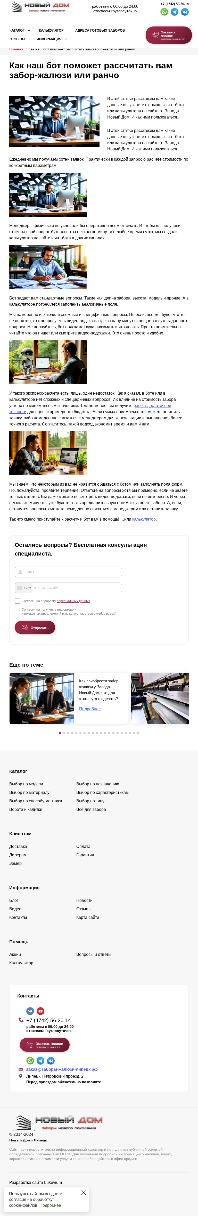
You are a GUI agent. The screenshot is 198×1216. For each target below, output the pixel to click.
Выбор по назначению (97, 784)
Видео (15, 909)
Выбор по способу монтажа (35, 801)
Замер (15, 863)
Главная (16, 49)
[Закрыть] (83, 1192)
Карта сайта (87, 917)
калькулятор (144, 519)
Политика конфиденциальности (39, 1189)
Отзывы (17, 39)
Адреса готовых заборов (100, 30)
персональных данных (73, 601)
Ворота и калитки (25, 809)
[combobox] (23, 588)
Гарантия (85, 855)
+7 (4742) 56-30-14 (175, 4)
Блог (13, 900)
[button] (60, 733)
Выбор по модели (26, 784)
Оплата (83, 846)
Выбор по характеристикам (102, 792)
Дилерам (18, 855)
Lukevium (53, 1182)
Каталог (17, 30)
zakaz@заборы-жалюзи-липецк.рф (62, 1069)
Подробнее (50, 1205)
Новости (84, 900)
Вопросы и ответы (93, 954)
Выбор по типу (90, 801)
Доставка (18, 846)
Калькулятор (51, 30)
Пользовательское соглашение (39, 1195)
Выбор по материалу (29, 792)
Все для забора (91, 809)
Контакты (18, 917)
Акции (15, 954)
